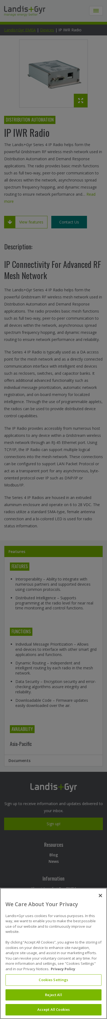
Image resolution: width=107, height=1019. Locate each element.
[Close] (100, 896)
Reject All (53, 994)
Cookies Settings (53, 979)
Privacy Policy (63, 968)
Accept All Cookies (53, 1009)
